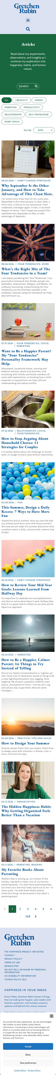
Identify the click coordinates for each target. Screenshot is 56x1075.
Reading (37, 864)
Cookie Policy (20, 1070)
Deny (28, 1054)
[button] (51, 1016)
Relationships (26, 430)
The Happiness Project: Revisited (24, 951)
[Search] (36, 86)
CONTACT (9, 955)
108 (27, 916)
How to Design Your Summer (25, 743)
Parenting (23, 346)
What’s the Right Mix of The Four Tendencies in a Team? (25, 271)
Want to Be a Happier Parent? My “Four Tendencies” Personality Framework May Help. (26, 357)
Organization (26, 801)
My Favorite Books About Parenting (22, 872)
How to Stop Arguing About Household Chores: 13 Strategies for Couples (24, 442)
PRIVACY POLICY (13, 959)
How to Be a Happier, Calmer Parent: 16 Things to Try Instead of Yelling (25, 664)
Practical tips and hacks (35, 738)
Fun (20, 502)
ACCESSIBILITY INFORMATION (20, 976)
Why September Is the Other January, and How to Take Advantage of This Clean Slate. (27, 189)
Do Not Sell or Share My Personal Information (25, 971)
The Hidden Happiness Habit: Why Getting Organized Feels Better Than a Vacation (26, 811)
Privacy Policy (34, 1070)
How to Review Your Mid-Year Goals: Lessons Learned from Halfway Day (26, 589)
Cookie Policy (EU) (15, 979)
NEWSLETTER (11, 966)
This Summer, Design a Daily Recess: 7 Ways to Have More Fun (25, 511)
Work (45, 264)
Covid (45, 343)
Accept (28, 1046)
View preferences (28, 1063)
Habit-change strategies (34, 180)
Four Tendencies (29, 264)
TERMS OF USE (12, 962)
